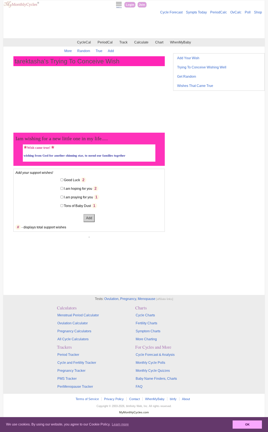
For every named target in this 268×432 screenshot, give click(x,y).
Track (123, 42)
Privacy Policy (114, 399)
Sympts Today (196, 12)
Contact (134, 399)
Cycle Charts (145, 315)
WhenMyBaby (180, 42)
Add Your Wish (188, 58)
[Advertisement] (134, 26)
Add (111, 51)
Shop (258, 12)
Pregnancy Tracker (71, 370)
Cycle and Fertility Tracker (76, 362)
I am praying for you (78, 197)
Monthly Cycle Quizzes (153, 370)
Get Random (186, 76)
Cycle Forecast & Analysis (155, 354)
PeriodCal (105, 42)
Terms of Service (87, 399)
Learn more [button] (120, 424)
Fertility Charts (146, 323)
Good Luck (72, 180)
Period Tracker (68, 354)
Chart (159, 42)
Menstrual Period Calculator (78, 315)
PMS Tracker (67, 378)
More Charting (146, 339)
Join (142, 4)
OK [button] (247, 424)
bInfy (173, 399)
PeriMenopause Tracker (75, 386)
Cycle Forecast (171, 12)
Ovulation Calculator (72, 323)
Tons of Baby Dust (77, 206)
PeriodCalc (218, 12)
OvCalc (235, 12)
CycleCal (84, 42)
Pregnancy (128, 299)
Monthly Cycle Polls (150, 362)
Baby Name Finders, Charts (156, 378)
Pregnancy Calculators (74, 331)
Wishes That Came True (195, 86)
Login (130, 4)
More (68, 51)
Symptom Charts (148, 331)
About (186, 399)
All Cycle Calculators (73, 339)
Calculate (141, 42)
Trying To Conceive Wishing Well (201, 67)
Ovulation (111, 299)
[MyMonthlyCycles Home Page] (21, 6)
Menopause (146, 299)
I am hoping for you (78, 188)
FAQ (139, 386)
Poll (248, 12)
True (99, 51)
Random (83, 51)
